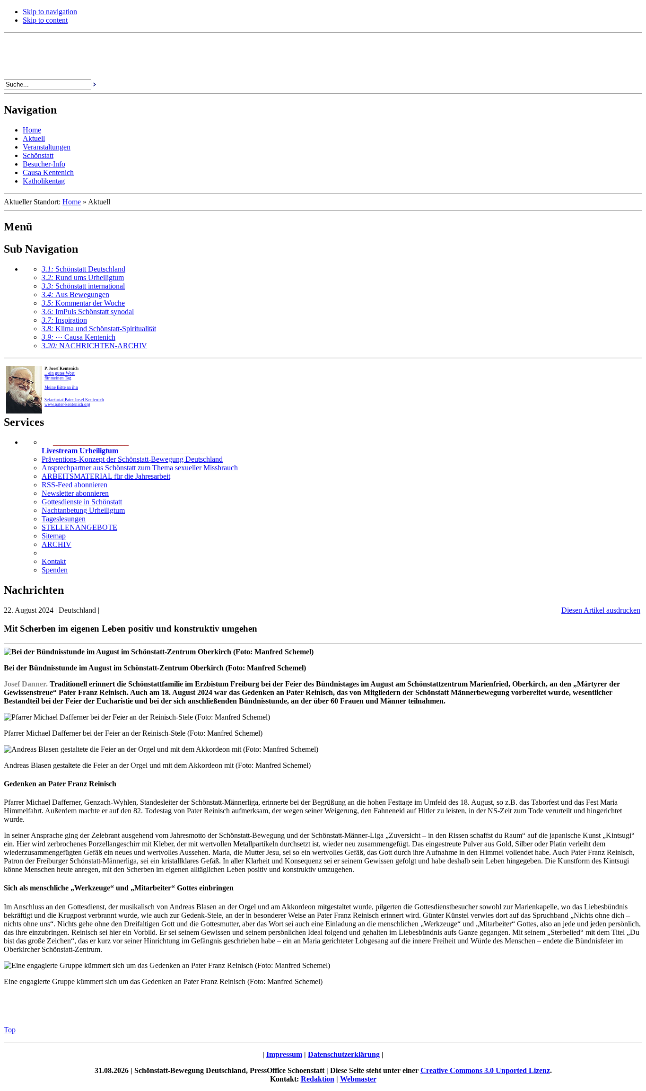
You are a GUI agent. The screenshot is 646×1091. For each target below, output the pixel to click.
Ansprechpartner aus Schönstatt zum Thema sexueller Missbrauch (141, 468)
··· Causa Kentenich (78, 337)
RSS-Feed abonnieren (74, 485)
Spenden (55, 570)
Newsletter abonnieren (75, 493)
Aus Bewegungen (75, 294)
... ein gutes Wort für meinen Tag (59, 375)
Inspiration (64, 320)
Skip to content (45, 20)
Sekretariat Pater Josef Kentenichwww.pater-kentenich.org (74, 402)
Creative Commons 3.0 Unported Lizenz (485, 1070)
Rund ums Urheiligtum (83, 277)
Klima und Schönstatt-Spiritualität (99, 329)
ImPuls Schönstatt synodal (88, 312)
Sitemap (54, 536)
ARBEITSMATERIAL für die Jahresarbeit (106, 476)
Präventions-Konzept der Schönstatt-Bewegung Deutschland (132, 459)
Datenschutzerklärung (344, 1054)
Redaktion (317, 1079)
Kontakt (54, 561)
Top (10, 1030)
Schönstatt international (83, 286)
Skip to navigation (50, 12)
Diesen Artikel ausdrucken (600, 610)
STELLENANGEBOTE (79, 527)
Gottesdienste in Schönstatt (82, 502)
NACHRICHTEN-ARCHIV (94, 346)
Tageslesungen (64, 519)
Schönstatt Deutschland (83, 269)
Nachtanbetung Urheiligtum (83, 510)
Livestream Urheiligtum (80, 451)
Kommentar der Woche (83, 303)
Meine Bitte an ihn (61, 387)
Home (71, 202)
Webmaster (358, 1079)
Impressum (284, 1054)
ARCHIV (56, 544)
